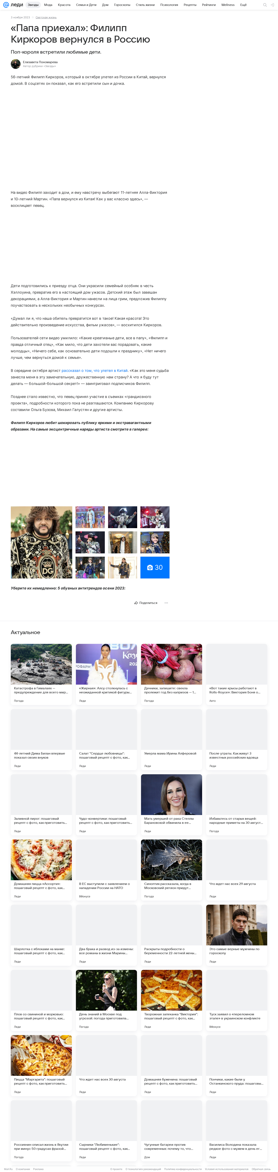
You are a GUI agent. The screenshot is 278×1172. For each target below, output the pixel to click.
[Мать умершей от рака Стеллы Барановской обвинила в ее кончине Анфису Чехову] (171, 804)
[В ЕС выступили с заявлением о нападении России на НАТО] (106, 870)
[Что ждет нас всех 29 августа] (236, 870)
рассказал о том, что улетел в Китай (95, 370)
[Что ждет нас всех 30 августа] (106, 1065)
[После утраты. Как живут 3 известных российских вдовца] (236, 739)
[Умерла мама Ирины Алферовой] (171, 739)
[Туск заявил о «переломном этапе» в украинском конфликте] (236, 1000)
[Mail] (6, 5)
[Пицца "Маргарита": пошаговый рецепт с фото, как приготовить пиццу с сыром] (41, 1065)
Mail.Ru (8, 1169)
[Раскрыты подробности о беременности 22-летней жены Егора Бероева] (171, 935)
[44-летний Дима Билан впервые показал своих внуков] (41, 739)
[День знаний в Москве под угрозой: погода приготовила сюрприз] (106, 1000)
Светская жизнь (46, 17)
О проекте (116, 1169)
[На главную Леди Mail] (16, 5)
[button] (41, 542)
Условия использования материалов (226, 1169)
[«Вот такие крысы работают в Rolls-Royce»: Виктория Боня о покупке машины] (236, 674)
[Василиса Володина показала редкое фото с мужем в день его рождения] (236, 1130)
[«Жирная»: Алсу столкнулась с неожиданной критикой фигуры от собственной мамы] (106, 674)
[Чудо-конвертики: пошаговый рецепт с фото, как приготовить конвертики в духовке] (106, 804)
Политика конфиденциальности (183, 1169)
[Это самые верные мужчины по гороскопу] (236, 935)
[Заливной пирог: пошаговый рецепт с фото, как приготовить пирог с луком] (41, 804)
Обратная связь (261, 1169)
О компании (23, 1169)
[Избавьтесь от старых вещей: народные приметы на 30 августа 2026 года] (236, 804)
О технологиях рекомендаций (143, 1169)
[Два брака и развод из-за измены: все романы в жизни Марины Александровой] (106, 935)
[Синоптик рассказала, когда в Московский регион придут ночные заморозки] (171, 870)
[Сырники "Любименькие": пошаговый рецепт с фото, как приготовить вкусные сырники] (106, 1130)
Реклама (38, 1169)
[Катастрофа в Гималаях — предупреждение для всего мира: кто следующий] (41, 674)
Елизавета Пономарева (40, 62)
